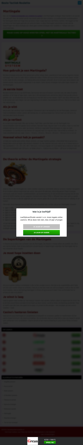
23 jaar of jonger (41, 227)
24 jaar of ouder (41, 232)
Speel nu (50, 442)
